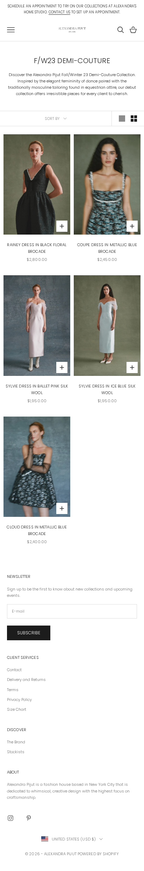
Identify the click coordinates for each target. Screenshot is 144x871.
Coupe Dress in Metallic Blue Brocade (107, 248)
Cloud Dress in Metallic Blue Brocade (37, 530)
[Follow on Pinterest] (28, 818)
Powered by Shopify (98, 854)
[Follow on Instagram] (10, 818)
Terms (13, 690)
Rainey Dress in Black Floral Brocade (36, 248)
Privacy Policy (19, 699)
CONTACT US (59, 12)
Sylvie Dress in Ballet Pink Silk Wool (37, 389)
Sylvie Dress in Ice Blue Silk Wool (107, 389)
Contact (14, 670)
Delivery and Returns (26, 679)
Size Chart (16, 709)
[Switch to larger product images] (122, 118)
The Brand (16, 742)
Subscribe (28, 633)
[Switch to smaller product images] (134, 118)
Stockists (15, 752)
